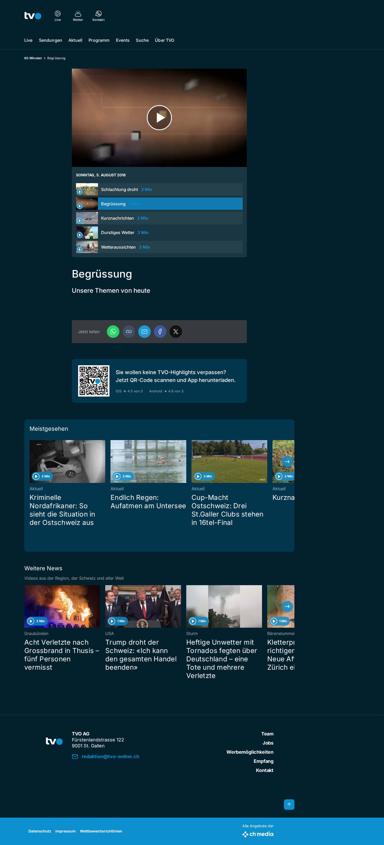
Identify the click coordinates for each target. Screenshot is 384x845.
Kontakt (265, 770)
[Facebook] (160, 331)
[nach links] (31, 461)
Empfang (264, 761)
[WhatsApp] (113, 331)
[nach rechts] (287, 461)
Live (28, 40)
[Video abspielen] (159, 118)
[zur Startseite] (33, 15)
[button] (129, 331)
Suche (142, 40)
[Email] (144, 331)
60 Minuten (33, 58)
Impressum (65, 831)
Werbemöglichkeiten (250, 752)
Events (123, 40)
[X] (176, 331)
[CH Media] (258, 833)
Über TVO (164, 40)
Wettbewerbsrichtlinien (101, 831)
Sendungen (50, 40)
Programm (99, 40)
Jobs (268, 743)
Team (267, 733)
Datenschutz (39, 831)
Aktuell (75, 40)
